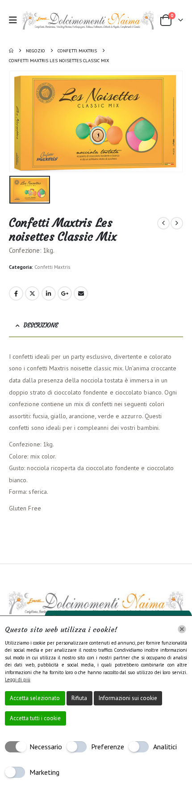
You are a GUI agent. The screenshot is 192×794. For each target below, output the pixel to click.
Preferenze (107, 746)
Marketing (44, 772)
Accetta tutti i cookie (35, 718)
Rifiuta (79, 698)
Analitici (165, 746)
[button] (16, 20)
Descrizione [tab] (41, 325)
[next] (177, 223)
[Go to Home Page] (11, 50)
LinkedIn (49, 293)
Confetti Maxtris (52, 267)
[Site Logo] (88, 20)
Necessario (45, 746)
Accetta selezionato (35, 698)
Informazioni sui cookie (128, 698)
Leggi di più (17, 679)
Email (81, 293)
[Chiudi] (182, 629)
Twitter (32, 293)
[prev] (163, 223)
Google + (65, 293)
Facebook (16, 293)
